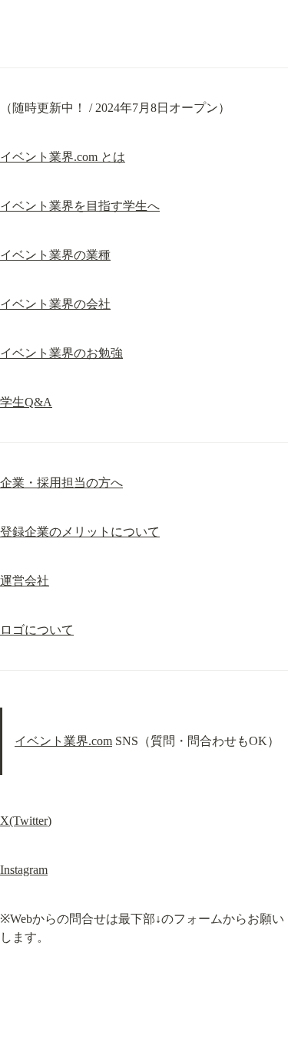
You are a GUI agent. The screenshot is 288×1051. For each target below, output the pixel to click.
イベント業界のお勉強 (61, 353)
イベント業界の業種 (55, 254)
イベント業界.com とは (62, 156)
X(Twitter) (25, 820)
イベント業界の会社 (55, 303)
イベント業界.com (63, 740)
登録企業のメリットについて (80, 531)
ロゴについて (37, 629)
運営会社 (24, 580)
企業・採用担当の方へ (61, 482)
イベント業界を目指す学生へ (80, 205)
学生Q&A (26, 402)
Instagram (24, 869)
